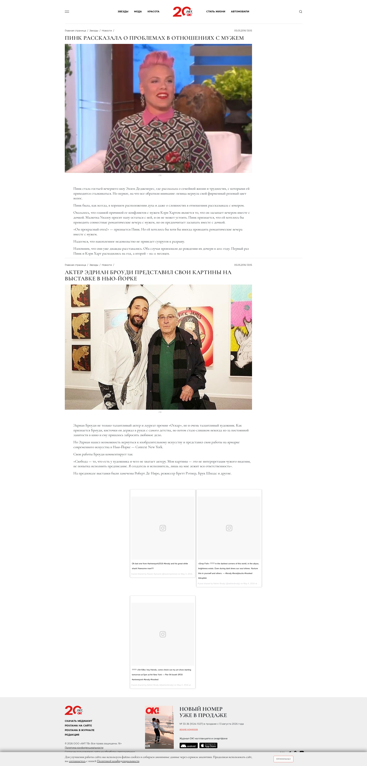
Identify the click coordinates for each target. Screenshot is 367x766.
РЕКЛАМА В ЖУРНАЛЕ (79, 730)
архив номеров (188, 729)
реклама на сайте (78, 725)
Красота (153, 11)
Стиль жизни (215, 11)
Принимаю (283, 759)
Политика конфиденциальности (84, 747)
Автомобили (240, 11)
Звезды (123, 11)
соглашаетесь (77, 761)
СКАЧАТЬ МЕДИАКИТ (78, 721)
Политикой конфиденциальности (118, 761)
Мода (138, 11)
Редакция (72, 734)
